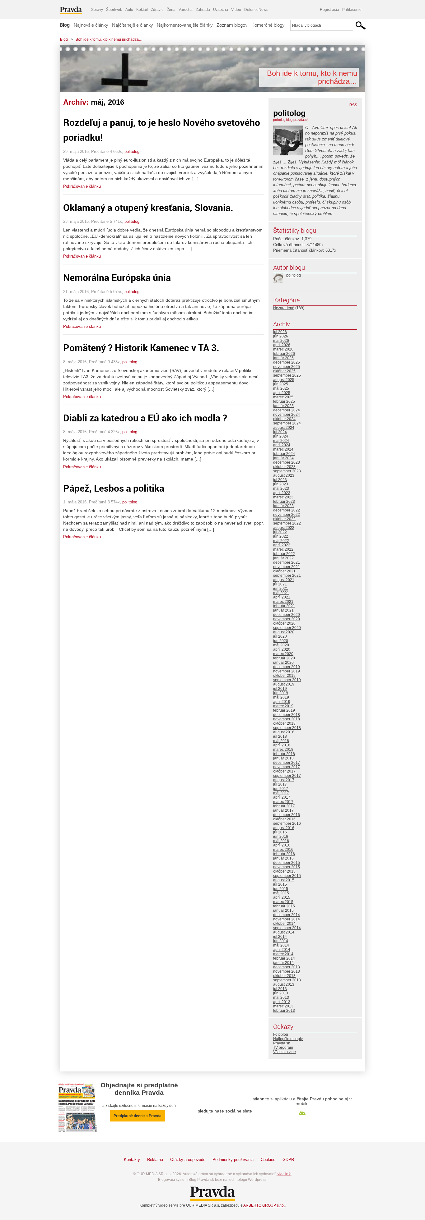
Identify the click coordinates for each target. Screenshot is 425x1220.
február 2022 (284, 554)
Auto (129, 9)
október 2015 (284, 871)
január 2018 (283, 758)
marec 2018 (283, 749)
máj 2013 (281, 997)
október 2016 (284, 819)
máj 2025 (281, 388)
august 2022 (283, 527)
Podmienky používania (233, 1159)
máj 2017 (281, 793)
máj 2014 (281, 945)
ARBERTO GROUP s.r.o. (264, 1205)
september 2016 (287, 823)
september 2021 (287, 575)
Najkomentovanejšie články (185, 25)
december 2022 (286, 510)
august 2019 (283, 684)
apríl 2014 (281, 949)
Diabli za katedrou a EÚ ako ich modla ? (145, 417)
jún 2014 (280, 941)
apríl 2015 (281, 897)
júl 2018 (280, 736)
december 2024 (286, 410)
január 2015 (283, 910)
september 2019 (287, 680)
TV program (283, 1047)
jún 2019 (280, 693)
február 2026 (284, 353)
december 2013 (286, 967)
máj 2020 (281, 645)
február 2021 (284, 606)
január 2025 (283, 406)
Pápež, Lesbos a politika (113, 488)
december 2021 (286, 562)
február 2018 (284, 754)
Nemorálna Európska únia (117, 277)
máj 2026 (281, 340)
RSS (353, 105)
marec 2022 (283, 549)
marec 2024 (283, 449)
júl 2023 (280, 480)
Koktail (142, 9)
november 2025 (286, 367)
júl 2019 (280, 688)
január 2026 (283, 358)
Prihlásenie (352, 9)
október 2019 (284, 675)
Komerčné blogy (267, 25)
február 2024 (284, 454)
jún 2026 (280, 336)
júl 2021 (280, 584)
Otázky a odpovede (187, 1159)
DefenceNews (256, 9)
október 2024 (284, 419)
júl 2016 (280, 832)
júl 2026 (280, 332)
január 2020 (283, 662)
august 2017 (283, 780)
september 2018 (287, 728)
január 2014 (283, 963)
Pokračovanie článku (82, 186)
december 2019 (286, 667)
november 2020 (286, 619)
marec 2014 (283, 954)
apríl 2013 (281, 1002)
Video (236, 9)
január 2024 (283, 458)
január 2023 (283, 506)
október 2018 (284, 723)
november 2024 (286, 414)
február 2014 (284, 958)
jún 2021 (280, 588)
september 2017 (287, 775)
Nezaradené (283, 308)
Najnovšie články (91, 25)
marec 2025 (283, 397)
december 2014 (286, 915)
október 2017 (284, 771)
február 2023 (284, 501)
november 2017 (286, 767)
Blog (65, 24)
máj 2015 (281, 893)
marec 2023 (283, 497)
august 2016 (283, 828)
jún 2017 (280, 789)
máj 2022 (281, 541)
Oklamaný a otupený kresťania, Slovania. (148, 207)
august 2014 (283, 932)
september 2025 (287, 375)
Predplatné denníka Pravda (137, 1116)
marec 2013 (283, 1006)
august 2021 (283, 580)
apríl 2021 (281, 597)
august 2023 (283, 475)
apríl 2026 (281, 345)
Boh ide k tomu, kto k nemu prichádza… (109, 39)
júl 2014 (280, 936)
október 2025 (284, 371)
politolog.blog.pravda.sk (291, 120)
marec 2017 (283, 802)
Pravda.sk (281, 1043)
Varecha (186, 9)
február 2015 (284, 906)
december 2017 (286, 762)
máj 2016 (281, 841)
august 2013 (283, 984)
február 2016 (284, 854)
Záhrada (203, 9)
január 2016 (283, 858)
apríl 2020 (281, 649)
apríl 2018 (281, 745)
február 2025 (284, 401)
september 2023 (287, 471)
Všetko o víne (284, 1052)
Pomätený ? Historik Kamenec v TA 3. (141, 347)
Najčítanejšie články (132, 25)
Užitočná (220, 9)
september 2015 (287, 876)
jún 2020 (280, 641)
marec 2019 (283, 706)
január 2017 (283, 810)
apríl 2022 (281, 545)
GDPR (288, 1159)
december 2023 (286, 462)
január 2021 (283, 610)
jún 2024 (280, 436)
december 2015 (286, 862)
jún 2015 (280, 889)
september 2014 (287, 928)
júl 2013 (280, 989)
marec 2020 (283, 654)
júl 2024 (280, 432)
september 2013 (287, 980)
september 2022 (287, 523)
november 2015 (286, 867)
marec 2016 (283, 849)
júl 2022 (280, 532)
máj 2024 (281, 440)
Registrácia (329, 9)
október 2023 (284, 467)
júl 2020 (280, 636)
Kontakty (132, 1159)
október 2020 (284, 623)
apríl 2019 (281, 701)
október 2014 (284, 923)
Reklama (155, 1159)
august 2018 (283, 732)
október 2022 (284, 519)
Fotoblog (280, 1034)
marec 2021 (283, 601)
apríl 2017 (281, 797)
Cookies (268, 1159)
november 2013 (286, 971)
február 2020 (284, 658)
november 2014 (286, 919)
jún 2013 (280, 993)
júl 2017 (280, 784)
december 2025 (286, 362)
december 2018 (286, 715)
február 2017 (284, 806)
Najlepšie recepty (288, 1039)
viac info (285, 1174)
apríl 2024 (281, 445)
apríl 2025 (281, 393)
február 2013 (284, 1010)
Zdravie (157, 9)
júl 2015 (280, 884)
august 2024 (283, 427)
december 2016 (286, 815)
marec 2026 (283, 349)
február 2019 (284, 710)
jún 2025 (280, 384)
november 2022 (286, 514)
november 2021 (286, 567)
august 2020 (283, 632)
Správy (97, 9)
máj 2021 (281, 593)
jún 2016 (280, 836)
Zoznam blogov (232, 25)
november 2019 (286, 671)
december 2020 (286, 614)
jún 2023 (280, 484)
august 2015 (283, 880)
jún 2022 (280, 536)
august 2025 (283, 380)
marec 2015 (283, 902)
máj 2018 (281, 741)
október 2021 (284, 571)
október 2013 (284, 976)
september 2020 (287, 628)
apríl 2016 (281, 845)
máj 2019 (281, 697)
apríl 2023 (281, 493)
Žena (171, 9)
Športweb (114, 9)
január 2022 (283, 558)
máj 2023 (281, 488)
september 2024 (287, 423)
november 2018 (286, 719)
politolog (131, 151)
